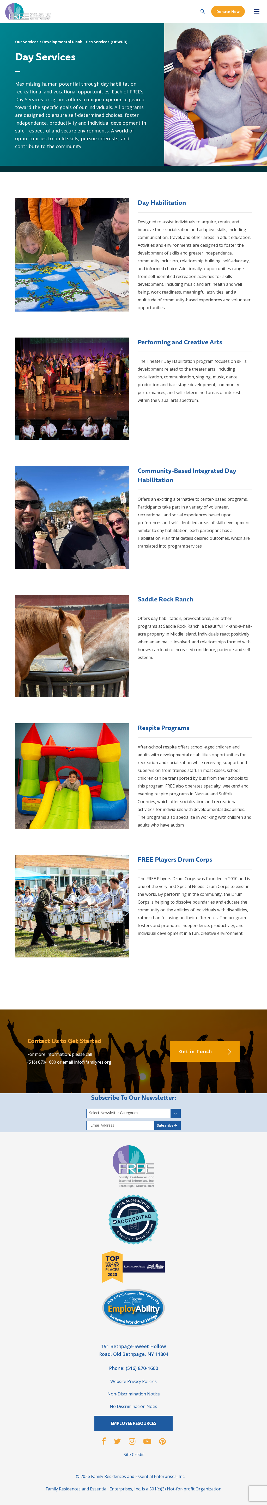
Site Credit (134, 1454)
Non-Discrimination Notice (133, 1394)
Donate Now (228, 11)
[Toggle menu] (256, 11)
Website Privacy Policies (133, 1381)
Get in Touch (195, 1051)
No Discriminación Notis (133, 1406)
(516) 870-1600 (41, 1062)
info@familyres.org (92, 1062)
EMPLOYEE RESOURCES (133, 1423)
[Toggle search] (203, 11)
